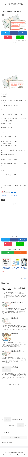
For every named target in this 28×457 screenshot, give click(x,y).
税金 (4, 199)
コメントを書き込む (14, 437)
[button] (25, 255)
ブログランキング (5, 195)
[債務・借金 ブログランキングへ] (5, 193)
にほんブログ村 (14, 195)
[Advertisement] (14, 58)
